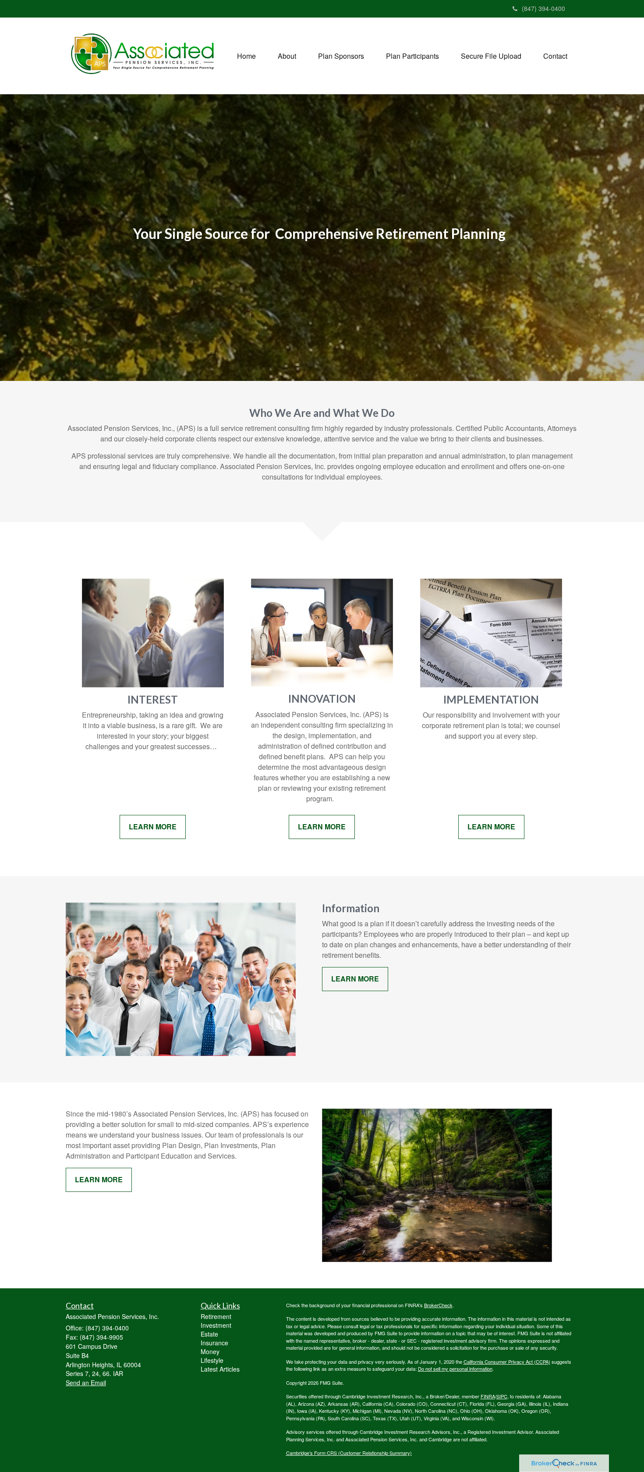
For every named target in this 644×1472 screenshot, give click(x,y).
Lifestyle (212, 1360)
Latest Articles (220, 1369)
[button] (287, 56)
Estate (209, 1334)
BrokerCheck (438, 1304)
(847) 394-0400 (543, 8)
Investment (216, 1325)
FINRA (488, 1396)
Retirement (216, 1316)
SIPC (501, 1396)
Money (210, 1351)
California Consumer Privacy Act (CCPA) (507, 1361)
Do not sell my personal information (455, 1368)
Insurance (214, 1342)
